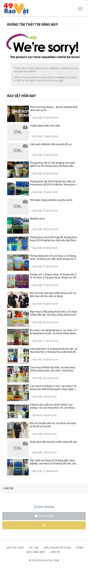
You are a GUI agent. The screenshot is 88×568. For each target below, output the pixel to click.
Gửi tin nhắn (46, 516)
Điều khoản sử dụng (57, 547)
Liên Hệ (55, 552)
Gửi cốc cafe (15, 547)
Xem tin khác (46, 507)
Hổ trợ (34, 547)
